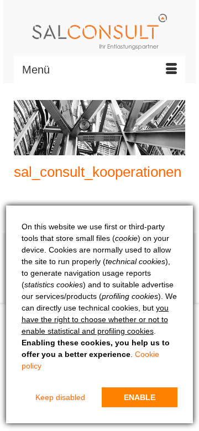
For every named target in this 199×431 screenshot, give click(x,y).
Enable (139, 397)
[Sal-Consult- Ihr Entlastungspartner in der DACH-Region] (99, 32)
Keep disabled (60, 397)
